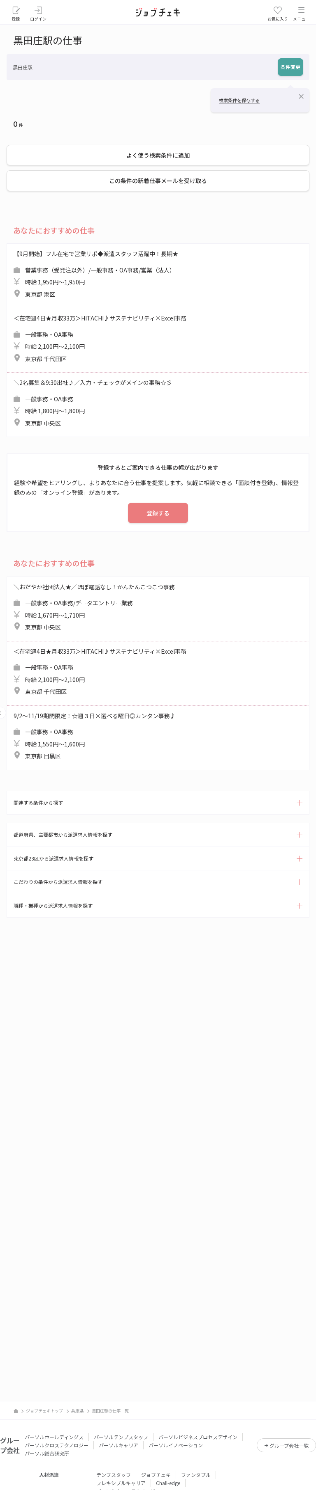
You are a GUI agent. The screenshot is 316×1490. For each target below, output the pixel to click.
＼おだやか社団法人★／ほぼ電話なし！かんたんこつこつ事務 (94, 607)
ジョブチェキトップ (44, 1411)
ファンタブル (196, 1474)
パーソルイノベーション (176, 1445)
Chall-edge (168, 1482)
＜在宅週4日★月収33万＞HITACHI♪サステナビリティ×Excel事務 (100, 338)
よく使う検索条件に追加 (158, 155)
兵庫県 (77, 1411)
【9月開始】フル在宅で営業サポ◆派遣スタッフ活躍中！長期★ (96, 273)
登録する (158, 513)
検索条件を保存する (239, 100)
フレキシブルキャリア (121, 1482)
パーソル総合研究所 (47, 1453)
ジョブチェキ (156, 1474)
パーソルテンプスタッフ (121, 1436)
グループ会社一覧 (289, 1445)
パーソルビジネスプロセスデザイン (197, 1436)
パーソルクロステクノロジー (56, 1445)
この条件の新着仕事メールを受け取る (158, 180)
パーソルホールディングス (54, 1436)
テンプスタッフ (113, 1474)
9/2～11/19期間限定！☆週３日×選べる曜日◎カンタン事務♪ (95, 736)
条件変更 (290, 66)
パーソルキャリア (118, 1445)
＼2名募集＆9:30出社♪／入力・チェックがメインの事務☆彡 (93, 402)
